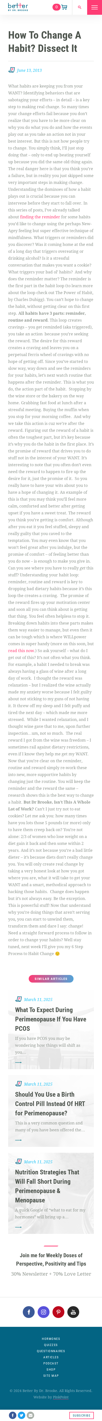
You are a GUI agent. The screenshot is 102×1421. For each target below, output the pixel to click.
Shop (51, 1369)
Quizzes (51, 1345)
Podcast (51, 1363)
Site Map (51, 1375)
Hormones (51, 1339)
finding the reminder (40, 217)
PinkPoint (61, 1397)
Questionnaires (51, 1351)
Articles (51, 1357)
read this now (21, 650)
